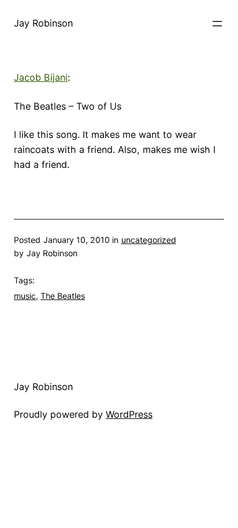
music (25, 296)
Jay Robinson (43, 23)
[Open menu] (217, 24)
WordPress (129, 414)
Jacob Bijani (41, 77)
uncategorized (148, 240)
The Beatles (62, 296)
